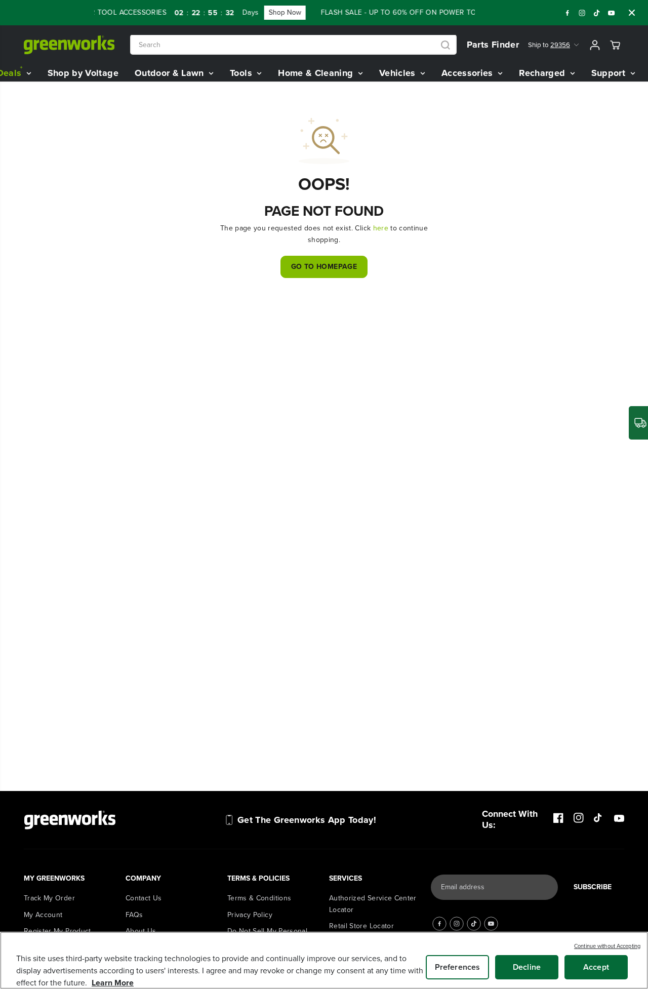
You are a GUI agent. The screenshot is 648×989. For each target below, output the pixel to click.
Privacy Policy (249, 914)
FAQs (134, 914)
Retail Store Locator (361, 926)
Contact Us (144, 898)
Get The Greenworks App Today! (306, 819)
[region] (324, 960)
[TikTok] (597, 13)
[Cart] (615, 45)
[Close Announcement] (631, 12)
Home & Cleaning (317, 73)
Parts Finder (493, 44)
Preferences (457, 967)
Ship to (549, 45)
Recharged (543, 73)
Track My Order (49, 898)
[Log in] (595, 45)
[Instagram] (582, 13)
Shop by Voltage (83, 73)
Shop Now (276, 12)
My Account (43, 914)
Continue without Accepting (607, 946)
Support (609, 73)
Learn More (113, 982)
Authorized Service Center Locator (373, 904)
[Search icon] (445, 45)
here (380, 228)
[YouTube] (611, 13)
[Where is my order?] (638, 423)
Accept (596, 967)
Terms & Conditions (259, 898)
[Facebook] (567, 13)
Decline (527, 967)
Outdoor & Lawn (171, 73)
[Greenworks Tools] (69, 44)
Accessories (468, 73)
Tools (242, 73)
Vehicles (398, 73)
